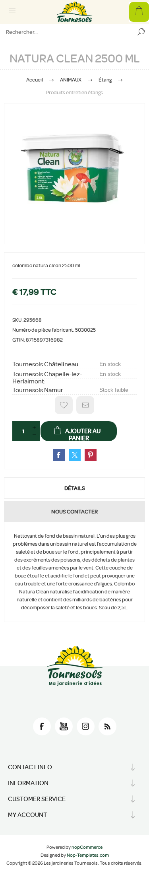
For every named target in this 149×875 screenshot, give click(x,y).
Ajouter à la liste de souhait (64, 405)
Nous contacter (74, 511)
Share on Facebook (59, 455)
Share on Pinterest (91, 455)
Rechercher (141, 32)
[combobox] (66, 32)
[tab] (74, 488)
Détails (74, 488)
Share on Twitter (75, 455)
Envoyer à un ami (85, 405)
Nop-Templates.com (88, 855)
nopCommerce (87, 847)
